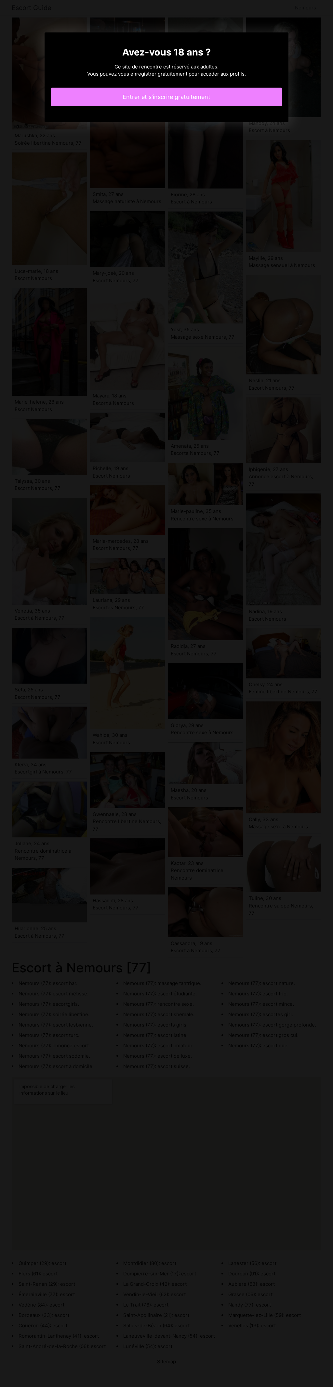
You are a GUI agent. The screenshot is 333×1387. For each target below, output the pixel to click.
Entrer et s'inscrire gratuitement (166, 96)
